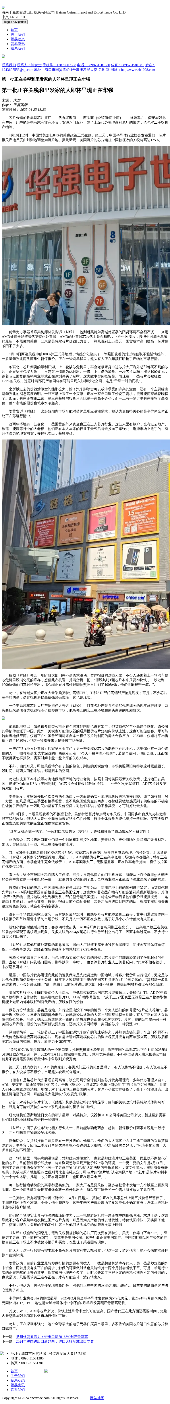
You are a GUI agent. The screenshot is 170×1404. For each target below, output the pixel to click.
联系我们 (18, 48)
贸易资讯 (18, 44)
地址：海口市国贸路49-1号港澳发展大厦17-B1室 (72, 70)
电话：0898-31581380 (93, 65)
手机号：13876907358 (59, 65)
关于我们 (18, 34)
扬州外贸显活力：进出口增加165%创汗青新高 (52, 1337)
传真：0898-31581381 (127, 65)
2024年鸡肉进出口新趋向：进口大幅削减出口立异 (55, 1341)
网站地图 (97, 1398)
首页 (14, 30)
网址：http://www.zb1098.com (132, 70)
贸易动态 (18, 39)
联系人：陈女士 (29, 65)
